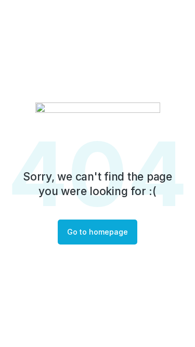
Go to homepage (97, 231)
